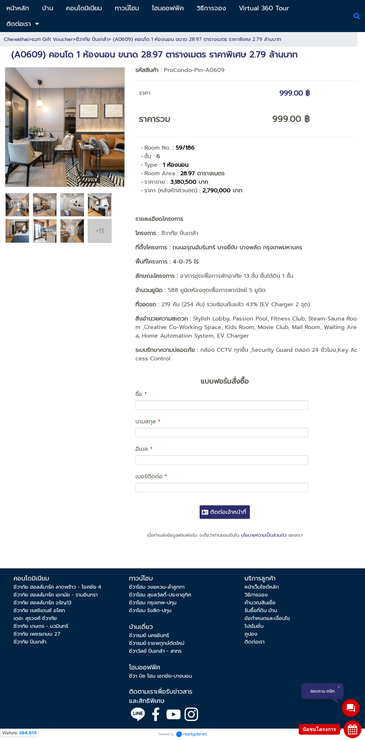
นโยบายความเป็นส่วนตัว (264, 535)
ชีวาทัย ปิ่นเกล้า (92, 39)
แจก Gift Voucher (52, 39)
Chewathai (16, 39)
